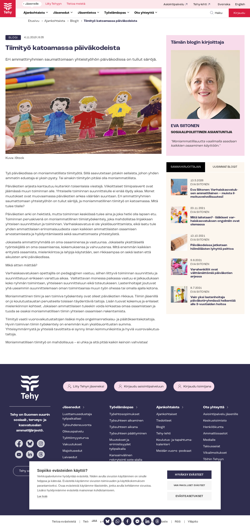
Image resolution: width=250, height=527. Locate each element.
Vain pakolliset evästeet (189, 485)
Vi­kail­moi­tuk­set (215, 452)
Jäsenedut (71, 407)
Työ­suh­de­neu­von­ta (76, 425)
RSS (178, 521)
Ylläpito (193, 521)
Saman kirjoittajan (186, 167)
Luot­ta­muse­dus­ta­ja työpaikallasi (77, 416)
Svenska (224, 4)
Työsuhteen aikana (123, 427)
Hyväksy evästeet (189, 474)
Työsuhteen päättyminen (128, 433)
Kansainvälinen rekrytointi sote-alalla (125, 457)
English (240, 4)
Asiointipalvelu (173, 4)
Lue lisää (42, 496)
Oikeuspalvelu (73, 431)
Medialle (209, 440)
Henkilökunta (213, 427)
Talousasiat (211, 446)
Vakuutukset (72, 444)
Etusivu (33, 21)
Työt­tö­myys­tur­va (75, 438)
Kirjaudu (239, 13)
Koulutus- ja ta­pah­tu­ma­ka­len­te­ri (174, 442)
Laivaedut (69, 457)
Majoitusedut (72, 451)
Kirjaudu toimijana (197, 386)
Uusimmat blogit (225, 167)
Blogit (74, 21)
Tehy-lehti (200, 4)
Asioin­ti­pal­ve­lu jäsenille (220, 414)
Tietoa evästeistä (64, 521)
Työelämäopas (121, 407)
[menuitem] (226, 5)
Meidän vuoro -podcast (173, 451)
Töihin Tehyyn (213, 459)
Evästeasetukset (189, 496)
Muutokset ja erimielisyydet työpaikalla (120, 444)
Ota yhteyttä (214, 407)
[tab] (185, 167)
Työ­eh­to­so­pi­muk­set (124, 414)
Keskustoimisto (215, 420)
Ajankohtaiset (166, 414)
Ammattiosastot (215, 433)
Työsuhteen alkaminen (126, 420)
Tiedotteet (163, 420)
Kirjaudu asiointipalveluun (143, 386)
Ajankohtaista (54, 21)
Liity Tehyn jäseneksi (88, 386)
